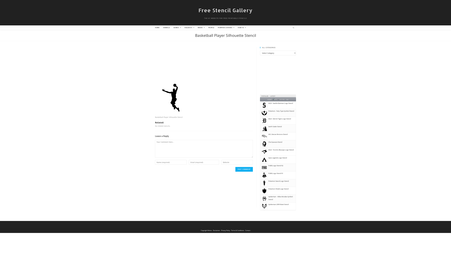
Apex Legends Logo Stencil (277, 158)
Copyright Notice (206, 230)
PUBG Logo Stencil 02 (275, 166)
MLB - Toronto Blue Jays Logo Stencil (281, 150)
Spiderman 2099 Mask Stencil (278, 204)
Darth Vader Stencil (275, 126)
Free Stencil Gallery (225, 10)
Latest (272, 96)
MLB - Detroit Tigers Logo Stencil (279, 119)
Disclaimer (216, 230)
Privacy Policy (225, 230)
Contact (247, 230)
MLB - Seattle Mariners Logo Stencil (280, 103)
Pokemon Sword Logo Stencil (278, 181)
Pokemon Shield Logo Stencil (278, 189)
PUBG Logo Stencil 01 (275, 173)
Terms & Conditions (237, 230)
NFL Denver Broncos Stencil (278, 134)
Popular (264, 96)
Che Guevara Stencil (275, 142)
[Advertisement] (204, 64)
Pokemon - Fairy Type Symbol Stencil (281, 111)
